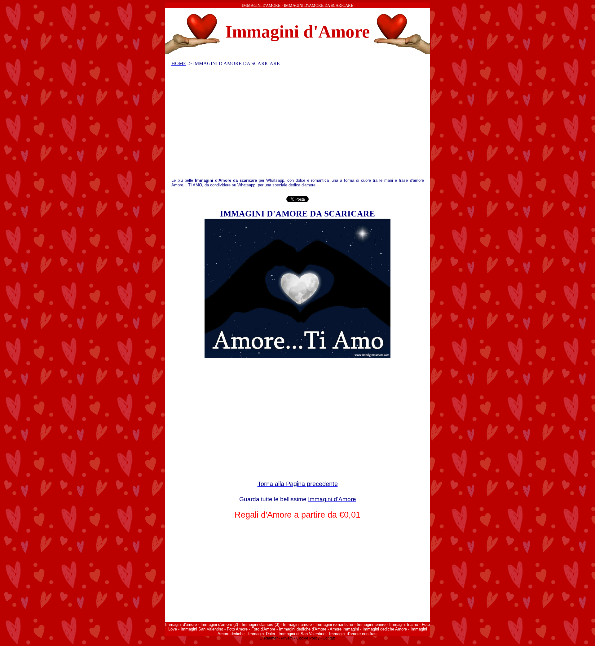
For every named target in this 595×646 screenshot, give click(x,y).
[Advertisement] (293, 124)
